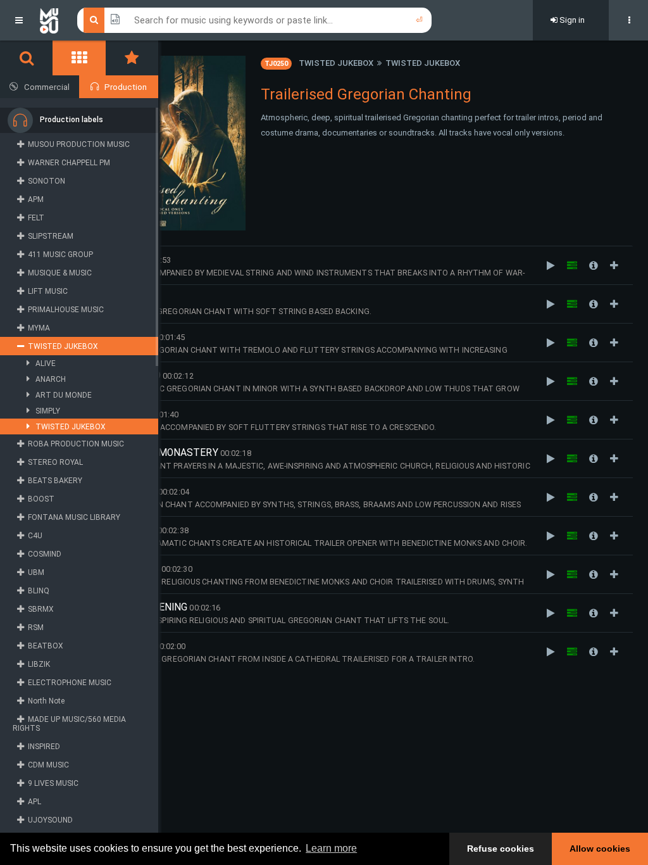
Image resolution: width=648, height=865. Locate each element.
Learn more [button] (331, 848)
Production (125, 87)
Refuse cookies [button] (500, 848)
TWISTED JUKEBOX (336, 63)
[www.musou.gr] (49, 20)
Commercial (47, 87)
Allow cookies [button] (600, 848)
